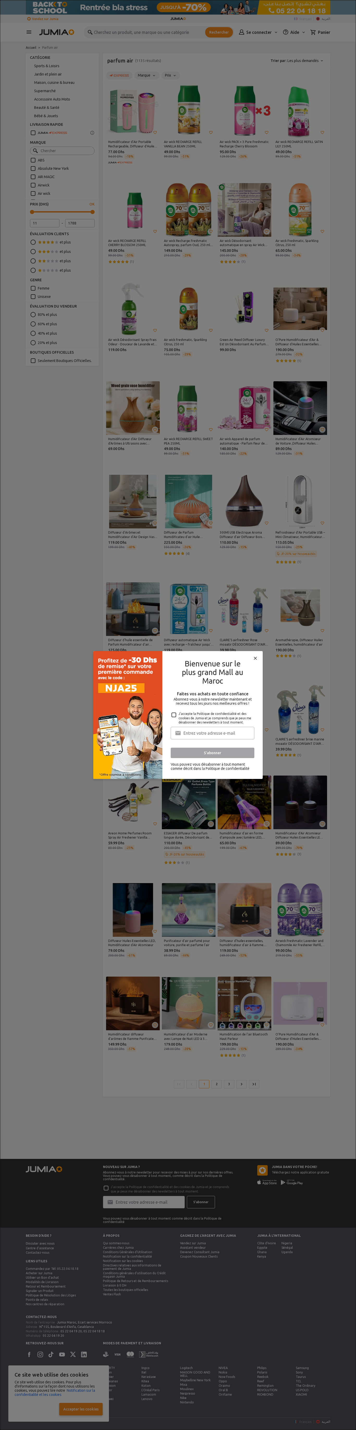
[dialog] (178, 715)
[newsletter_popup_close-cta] (255, 658)
